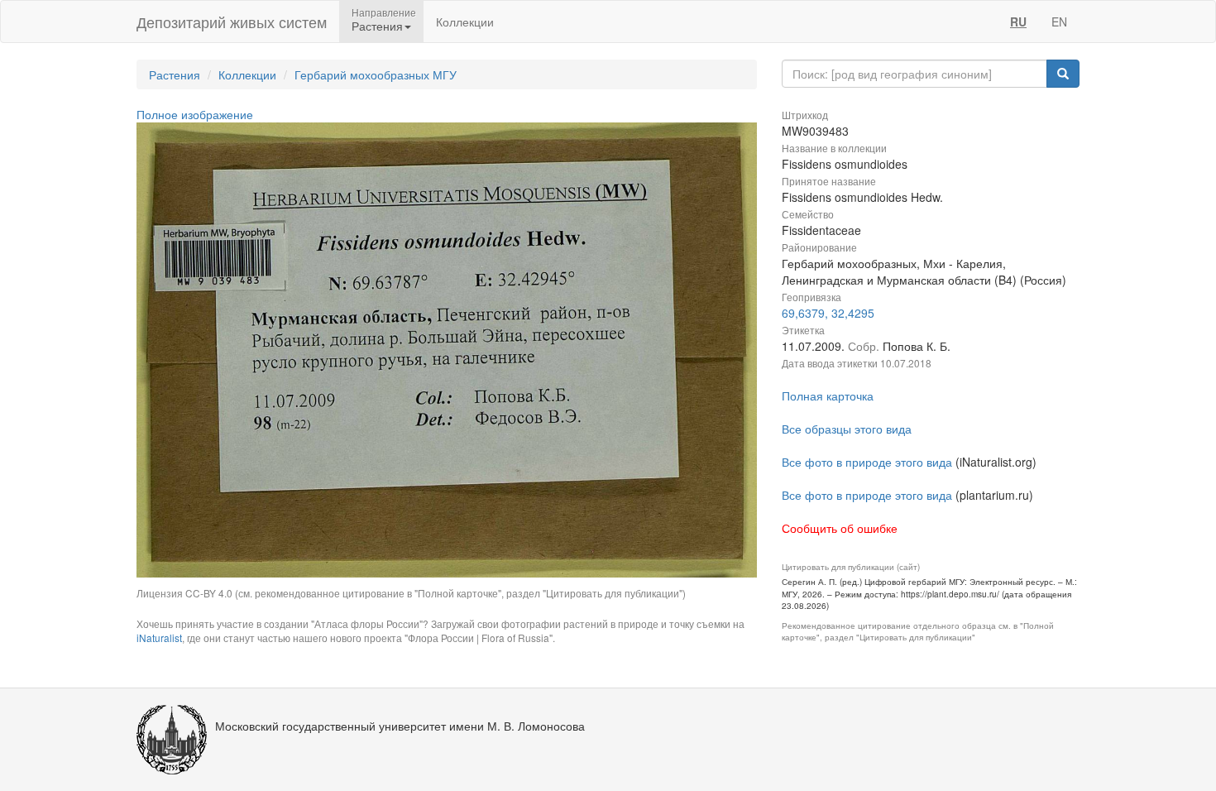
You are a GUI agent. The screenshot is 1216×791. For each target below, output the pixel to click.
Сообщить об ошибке (840, 528)
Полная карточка (828, 395)
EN (1059, 21)
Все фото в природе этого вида (867, 461)
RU (1018, 21)
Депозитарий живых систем (231, 21)
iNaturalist (159, 637)
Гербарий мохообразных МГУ (375, 74)
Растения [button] (377, 25)
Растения (174, 74)
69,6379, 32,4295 (828, 312)
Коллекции (465, 21)
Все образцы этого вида (847, 428)
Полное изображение (194, 114)
